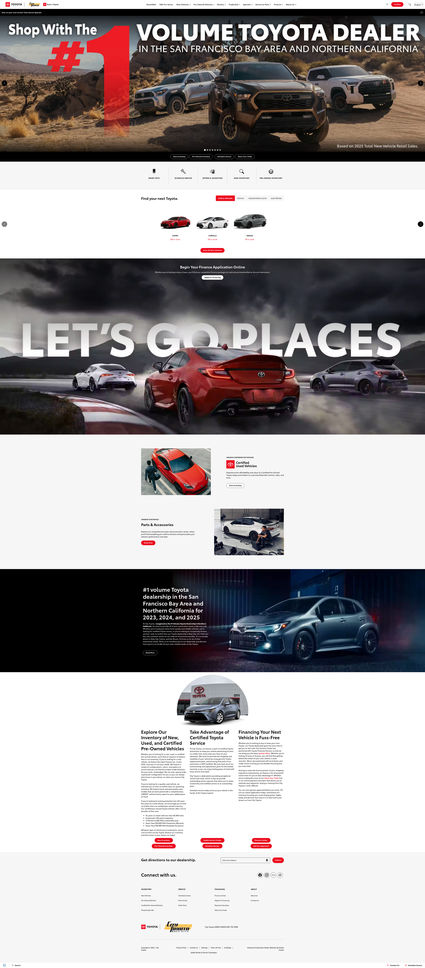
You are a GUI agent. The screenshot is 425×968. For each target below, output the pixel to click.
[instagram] (266, 875)
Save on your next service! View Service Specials (22, 12)
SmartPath (151, 4)
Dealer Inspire (281, 948)
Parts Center (182, 900)
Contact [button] (397, 4)
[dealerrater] (280, 875)
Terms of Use (216, 947)
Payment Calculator (222, 905)
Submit (278, 860)
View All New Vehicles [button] (212, 250)
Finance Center (220, 895)
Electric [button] (220, 5)
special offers (264, 753)
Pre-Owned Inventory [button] (201, 156)
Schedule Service (184, 895)
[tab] (225, 198)
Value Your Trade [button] (245, 156)
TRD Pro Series (166, 4)
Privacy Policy (181, 947)
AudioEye (227, 947)
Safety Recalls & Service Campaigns (204, 952)
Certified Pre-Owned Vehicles (152, 905)
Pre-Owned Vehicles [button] (202, 5)
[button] (409, 4)
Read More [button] (150, 652)
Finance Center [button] (261, 840)
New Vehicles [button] (182, 5)
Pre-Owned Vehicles (148, 900)
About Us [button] (290, 5)
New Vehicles (146, 895)
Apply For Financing (222, 900)
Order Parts (182, 905)
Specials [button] (247, 5)
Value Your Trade (271, 778)
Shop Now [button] (148, 542)
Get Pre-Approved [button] (261, 846)
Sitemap (204, 947)
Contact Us (255, 900)
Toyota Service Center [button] (212, 840)
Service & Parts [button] (262, 5)
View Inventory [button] (235, 485)
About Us (254, 895)
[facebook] (260, 875)
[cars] (273, 875)
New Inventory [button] (179, 156)
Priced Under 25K (147, 910)
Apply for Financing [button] (212, 277)
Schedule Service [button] (224, 156)
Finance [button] (277, 5)
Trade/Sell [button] (233, 5)
